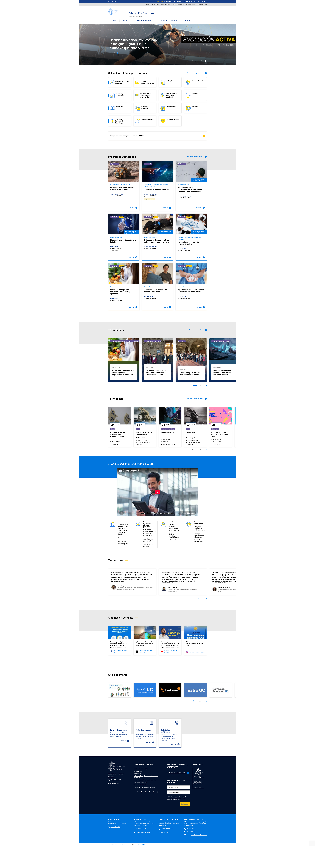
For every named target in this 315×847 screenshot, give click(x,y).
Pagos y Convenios (178, 4)
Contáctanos (200, 4)
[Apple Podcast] (157, 792)
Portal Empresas (166, 4)
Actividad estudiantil (168, 429)
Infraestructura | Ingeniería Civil (120, 184)
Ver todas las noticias (197, 330)
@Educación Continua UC (120, 651)
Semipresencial (148, 296)
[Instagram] (145, 792)
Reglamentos (137, 773)
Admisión (159, 1)
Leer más (114, 53)
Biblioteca (177, 1)
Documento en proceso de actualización (177, 781)
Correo (204, 1)
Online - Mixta (114, 246)
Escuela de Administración (220, 341)
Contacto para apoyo (167, 828)
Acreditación (197, 765)
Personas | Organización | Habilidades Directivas (189, 238)
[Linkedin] (141, 792)
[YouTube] (149, 792)
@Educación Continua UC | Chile (145, 651)
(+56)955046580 (190, 4)
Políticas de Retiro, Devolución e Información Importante (146, 776)
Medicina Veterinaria (150, 237)
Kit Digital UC (142, 844)
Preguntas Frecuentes (140, 784)
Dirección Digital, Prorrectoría (120, 844)
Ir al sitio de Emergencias (143, 832)
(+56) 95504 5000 (141, 828)
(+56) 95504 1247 (191, 831)
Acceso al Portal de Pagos (141, 768)
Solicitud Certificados (152, 4)
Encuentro (181, 341)
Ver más (133, 208)
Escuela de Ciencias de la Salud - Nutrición (124, 341)
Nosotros (126, 20)
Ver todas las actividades (196, 399)
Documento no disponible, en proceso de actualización (177, 766)
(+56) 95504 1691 (191, 828)
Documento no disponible (178, 773)
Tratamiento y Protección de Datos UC (144, 787)
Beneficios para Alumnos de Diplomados (145, 780)
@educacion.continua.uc (197, 652)
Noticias (187, 20)
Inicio (114, 20)
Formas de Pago (138, 771)
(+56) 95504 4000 (115, 827)
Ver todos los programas (196, 73)
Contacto (111, 777)
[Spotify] (153, 792)
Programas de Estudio (145, 20)
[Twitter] (137, 792)
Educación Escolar (183, 184)
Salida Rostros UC (168, 432)
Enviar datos (185, 804)
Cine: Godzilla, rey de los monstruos (144, 433)
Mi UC (196, 1)
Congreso (215, 429)
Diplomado (114, 164)
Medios (168, 1)
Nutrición (113, 287)
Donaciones (187, 1)
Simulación (147, 287)
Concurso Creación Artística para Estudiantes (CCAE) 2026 (118, 434)
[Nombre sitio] (121, 690)
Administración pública (117, 237)
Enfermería (181, 287)
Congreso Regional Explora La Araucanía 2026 (219, 434)
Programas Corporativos (169, 20)
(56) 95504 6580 (116, 780)
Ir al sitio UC (111, 1)
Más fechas (115, 250)
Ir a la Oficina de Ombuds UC (199, 835)
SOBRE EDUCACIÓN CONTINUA (144, 765)
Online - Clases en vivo (117, 194)
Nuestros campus (113, 783)
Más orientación (165, 832)
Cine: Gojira (190, 432)
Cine (112, 429)
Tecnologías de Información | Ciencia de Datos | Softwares (156, 185)
